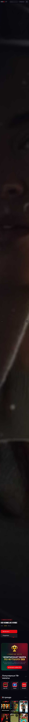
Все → (26, 677)
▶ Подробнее (5, 710)
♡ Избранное (21, 1)
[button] (14, 656)
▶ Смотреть (6, 631)
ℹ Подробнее (6, 635)
